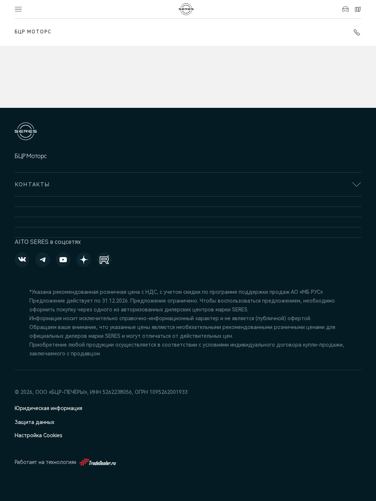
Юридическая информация (48, 408)
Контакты (356, 9)
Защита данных (34, 422)
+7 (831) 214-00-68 (355, 32)
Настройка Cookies (38, 435)
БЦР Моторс (33, 31)
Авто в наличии (344, 9)
